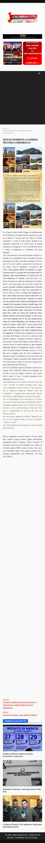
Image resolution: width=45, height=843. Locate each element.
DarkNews (19, 837)
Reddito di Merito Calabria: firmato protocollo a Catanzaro (22, 738)
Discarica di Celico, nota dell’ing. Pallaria (20, 713)
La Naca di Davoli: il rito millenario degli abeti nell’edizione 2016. (22, 808)
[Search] (39, 73)
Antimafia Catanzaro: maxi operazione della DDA (22, 773)
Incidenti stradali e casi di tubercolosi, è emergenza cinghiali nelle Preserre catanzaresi (20, 703)
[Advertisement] (22, 36)
